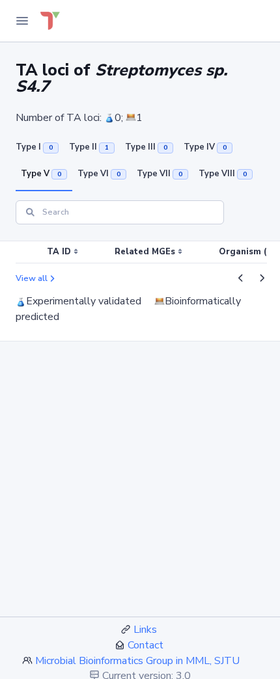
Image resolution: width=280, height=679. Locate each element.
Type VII (159, 174)
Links (145, 629)
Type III (146, 147)
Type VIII (223, 174)
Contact (145, 645)
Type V (41, 174)
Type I (34, 147)
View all (32, 278)
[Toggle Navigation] (22, 21)
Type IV (205, 147)
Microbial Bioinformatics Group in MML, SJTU (137, 661)
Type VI (98, 174)
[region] (140, 252)
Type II (89, 147)
